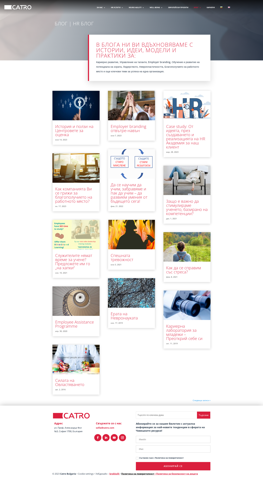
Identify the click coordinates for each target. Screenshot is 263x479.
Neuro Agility (135, 8)
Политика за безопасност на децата (177, 473)
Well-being (155, 8)
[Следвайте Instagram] (122, 437)
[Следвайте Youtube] (114, 437)
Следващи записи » (201, 400)
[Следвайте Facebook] (97, 437)
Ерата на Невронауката (124, 316)
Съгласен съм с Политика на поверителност (161, 458)
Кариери (211, 8)
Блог (196, 8)
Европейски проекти (178, 8)
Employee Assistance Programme (74, 324)
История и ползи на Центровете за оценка (74, 130)
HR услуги (116, 8)
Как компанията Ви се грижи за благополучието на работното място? (73, 195)
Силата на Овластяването (69, 382)
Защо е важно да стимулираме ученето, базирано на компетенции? (187, 207)
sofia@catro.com (105, 427)
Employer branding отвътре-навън (128, 128)
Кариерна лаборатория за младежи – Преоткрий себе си (184, 332)
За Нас (100, 8)
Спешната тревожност (122, 257)
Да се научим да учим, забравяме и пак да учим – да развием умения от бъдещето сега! (129, 193)
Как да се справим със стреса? (183, 270)
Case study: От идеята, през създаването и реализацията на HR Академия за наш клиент (185, 137)
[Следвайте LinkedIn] (106, 437)
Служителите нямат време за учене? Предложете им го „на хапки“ (73, 262)
